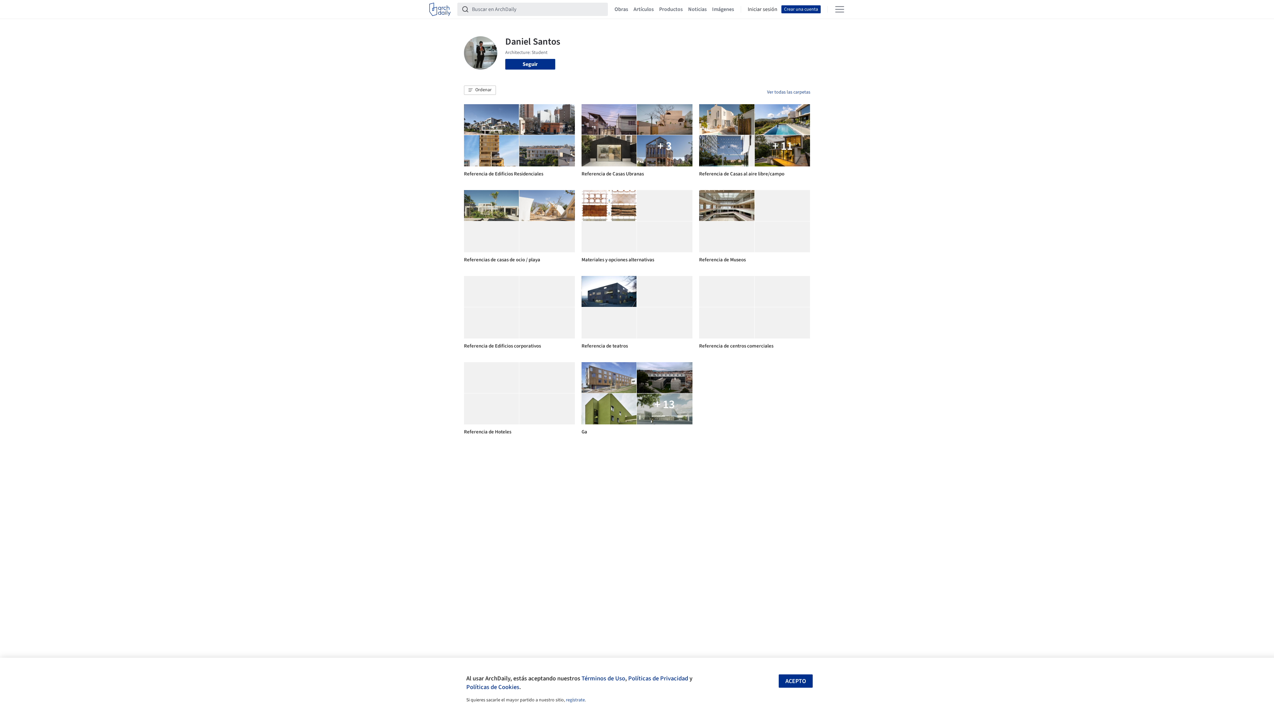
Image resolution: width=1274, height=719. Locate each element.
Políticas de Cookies (492, 687)
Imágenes (723, 9)
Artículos (644, 9)
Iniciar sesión (762, 9)
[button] (480, 90)
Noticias (697, 9)
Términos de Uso (603, 678)
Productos (671, 9)
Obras (621, 9)
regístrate (575, 700)
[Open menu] (839, 9)
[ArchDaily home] (440, 9)
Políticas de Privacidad (658, 678)
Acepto (795, 681)
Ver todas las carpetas (788, 92)
